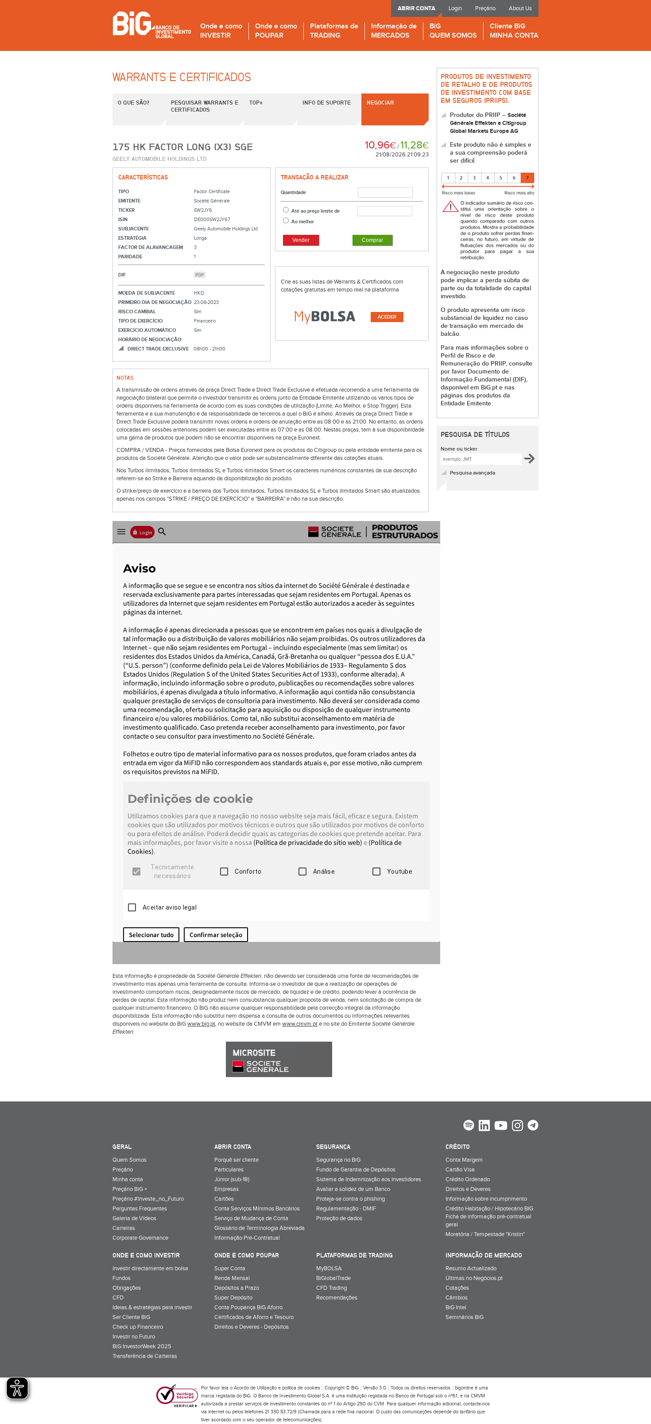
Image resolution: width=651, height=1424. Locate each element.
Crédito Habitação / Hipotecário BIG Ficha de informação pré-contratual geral (489, 1216)
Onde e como (221, 31)
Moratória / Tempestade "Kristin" (485, 1234)
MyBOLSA (329, 1268)
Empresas (226, 1189)
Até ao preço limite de (315, 211)
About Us (520, 8)
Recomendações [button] (336, 1297)
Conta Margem (464, 1159)
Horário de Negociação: (150, 339)
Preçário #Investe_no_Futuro (148, 1198)
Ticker (126, 210)
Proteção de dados (339, 1218)
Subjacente (133, 229)
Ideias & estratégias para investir (152, 1307)
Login (455, 8)
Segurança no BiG (338, 1159)
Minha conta (127, 1179)
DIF (122, 275)
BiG (453, 31)
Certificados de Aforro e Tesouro (254, 1317)
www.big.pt (201, 1023)
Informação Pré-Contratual (247, 1237)
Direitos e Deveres (468, 1189)
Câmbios (457, 1297)
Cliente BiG (514, 31)
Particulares (229, 1169)
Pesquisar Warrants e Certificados (204, 106)
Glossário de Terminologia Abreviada (259, 1228)
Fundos (121, 1278)
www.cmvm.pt (300, 1023)
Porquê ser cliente (236, 1159)
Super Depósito (233, 1297)
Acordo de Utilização (255, 1388)
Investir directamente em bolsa (150, 1268)
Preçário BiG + (129, 1189)
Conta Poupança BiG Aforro (248, 1307)
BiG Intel (456, 1307)
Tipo (123, 192)
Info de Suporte (326, 102)
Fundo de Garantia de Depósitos (355, 1169)
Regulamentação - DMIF (346, 1208)
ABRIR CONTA (416, 8)
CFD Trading (331, 1288)
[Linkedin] (484, 1126)
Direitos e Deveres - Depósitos (251, 1327)
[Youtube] (501, 1127)
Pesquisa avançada (472, 473)
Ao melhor (302, 222)
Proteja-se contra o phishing (350, 1198)
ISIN (123, 219)
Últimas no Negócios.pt (474, 1278)
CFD (118, 1297)
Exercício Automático (147, 330)
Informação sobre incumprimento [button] (486, 1198)
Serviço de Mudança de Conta (251, 1218)
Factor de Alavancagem (150, 247)
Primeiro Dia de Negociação (154, 302)
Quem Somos (129, 1159)
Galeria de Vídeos (134, 1218)
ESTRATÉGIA (132, 238)
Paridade (130, 257)
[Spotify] (468, 1126)
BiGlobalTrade (333, 1278)
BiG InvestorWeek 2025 (141, 1346)
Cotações (457, 1288)
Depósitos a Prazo (236, 1288)
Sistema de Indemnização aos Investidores (368, 1179)
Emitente (129, 201)
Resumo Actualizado (471, 1268)
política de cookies (301, 1388)
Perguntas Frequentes (139, 1208)
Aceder (387, 317)
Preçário (485, 8)
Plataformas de (334, 31)
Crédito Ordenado (468, 1179)
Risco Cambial (137, 312)
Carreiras (123, 1228)
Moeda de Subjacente (146, 293)
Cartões (224, 1198)
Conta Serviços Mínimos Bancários (257, 1208)
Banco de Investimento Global (151, 24)
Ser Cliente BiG (131, 1317)
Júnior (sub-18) (231, 1179)
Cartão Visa (460, 1169)
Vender (301, 240)
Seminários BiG (465, 1317)
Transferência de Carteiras (144, 1356)
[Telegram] (533, 1126)
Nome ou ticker (459, 449)
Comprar (372, 240)
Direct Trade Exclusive (158, 349)
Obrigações (126, 1288)
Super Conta (229, 1268)
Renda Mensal (232, 1278)
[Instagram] (517, 1126)
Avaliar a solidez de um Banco (353, 1189)
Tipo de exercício (140, 321)
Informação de (394, 31)
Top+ (256, 102)
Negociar (380, 102)
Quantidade (293, 192)
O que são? (133, 102)
